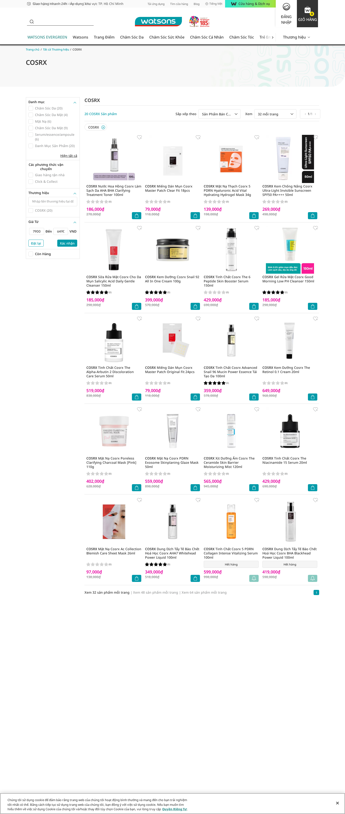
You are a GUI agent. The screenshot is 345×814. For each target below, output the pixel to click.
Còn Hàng (43, 254)
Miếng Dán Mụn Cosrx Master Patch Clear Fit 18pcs (168, 188)
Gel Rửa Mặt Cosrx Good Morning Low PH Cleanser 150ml (288, 279)
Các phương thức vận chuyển (46, 167)
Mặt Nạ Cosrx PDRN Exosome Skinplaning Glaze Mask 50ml (172, 462)
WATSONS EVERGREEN (47, 37)
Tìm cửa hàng (179, 4)
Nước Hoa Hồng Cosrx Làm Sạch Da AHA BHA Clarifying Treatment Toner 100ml (113, 190)
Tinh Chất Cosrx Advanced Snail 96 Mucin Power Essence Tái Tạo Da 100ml (230, 371)
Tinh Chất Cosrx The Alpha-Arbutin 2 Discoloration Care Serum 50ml (110, 371)
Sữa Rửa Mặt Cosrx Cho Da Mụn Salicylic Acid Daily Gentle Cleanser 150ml (113, 281)
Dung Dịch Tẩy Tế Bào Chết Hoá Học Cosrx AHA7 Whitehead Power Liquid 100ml (172, 553)
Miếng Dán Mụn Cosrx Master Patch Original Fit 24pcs (170, 369)
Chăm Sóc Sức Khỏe (166, 37)
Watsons (80, 37)
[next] (273, 37)
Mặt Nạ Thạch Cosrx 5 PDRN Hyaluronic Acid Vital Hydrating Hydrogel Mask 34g (227, 190)
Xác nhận (67, 243)
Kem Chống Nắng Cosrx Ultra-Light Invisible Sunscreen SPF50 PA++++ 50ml (287, 190)
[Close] (103, 127)
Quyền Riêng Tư (174, 809)
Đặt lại (36, 243)
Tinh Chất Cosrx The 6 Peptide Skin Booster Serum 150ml (227, 281)
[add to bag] (136, 215)
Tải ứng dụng (156, 4)
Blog (196, 4)
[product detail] (114, 159)
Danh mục (36, 102)
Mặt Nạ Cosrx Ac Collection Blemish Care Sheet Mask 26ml (113, 551)
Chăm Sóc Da (132, 37)
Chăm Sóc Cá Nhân (207, 37)
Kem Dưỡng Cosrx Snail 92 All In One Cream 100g (172, 279)
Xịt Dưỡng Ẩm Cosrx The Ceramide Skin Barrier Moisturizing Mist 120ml (229, 462)
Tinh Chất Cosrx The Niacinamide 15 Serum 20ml (284, 460)
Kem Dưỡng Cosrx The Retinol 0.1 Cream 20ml (286, 369)
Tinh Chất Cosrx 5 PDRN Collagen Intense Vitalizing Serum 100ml (231, 553)
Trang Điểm (104, 37)
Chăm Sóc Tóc (241, 37)
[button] (307, 13)
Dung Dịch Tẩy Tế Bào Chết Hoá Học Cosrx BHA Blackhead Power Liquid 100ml (289, 553)
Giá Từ (33, 222)
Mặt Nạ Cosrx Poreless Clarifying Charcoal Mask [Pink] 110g (111, 462)
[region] (172, 803)
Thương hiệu (294, 37)
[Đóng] (337, 803)
